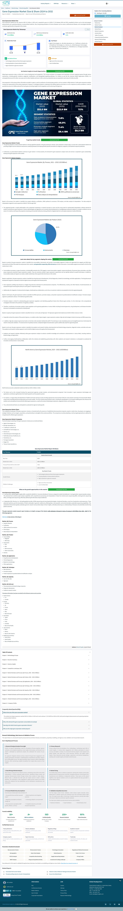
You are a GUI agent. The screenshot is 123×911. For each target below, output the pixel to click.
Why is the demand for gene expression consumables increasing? (20, 722)
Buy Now (108, 16)
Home (2, 8)
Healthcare (7, 8)
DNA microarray (52, 264)
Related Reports (98, 41)
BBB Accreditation (28, 817)
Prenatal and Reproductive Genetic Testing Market (18, 874)
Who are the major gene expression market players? (16, 728)
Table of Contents (99, 35)
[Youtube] (119, 904)
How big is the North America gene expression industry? (17, 725)
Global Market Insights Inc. (8, 904)
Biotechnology (15, 8)
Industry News (98, 33)
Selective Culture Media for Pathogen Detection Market (62, 871)
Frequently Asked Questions (101, 37)
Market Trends (98, 25)
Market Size (97, 23)
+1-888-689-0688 (98, 889)
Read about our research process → (69, 863)
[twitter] (110, 904)
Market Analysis (98, 27)
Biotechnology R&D (24, 8)
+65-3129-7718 (96, 892)
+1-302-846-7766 (96, 890)
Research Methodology (100, 39)
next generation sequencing (40, 264)
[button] (90, 652)
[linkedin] (105, 904)
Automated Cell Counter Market (13, 871)
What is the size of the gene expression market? (15, 712)
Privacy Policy (70, 909)
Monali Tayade (80, 647)
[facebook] (114, 904)
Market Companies (99, 31)
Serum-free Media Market (55, 874)
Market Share (98, 29)
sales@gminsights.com (98, 894)
